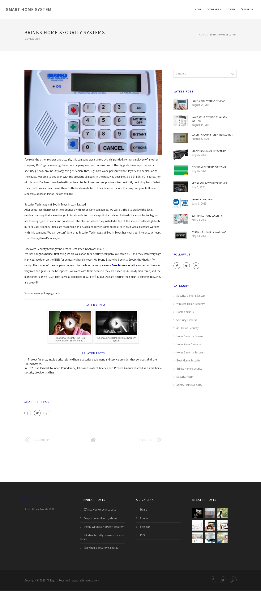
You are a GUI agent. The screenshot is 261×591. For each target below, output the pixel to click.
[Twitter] (37, 413)
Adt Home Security (187, 328)
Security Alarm (184, 376)
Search (248, 9)
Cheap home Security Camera (209, 151)
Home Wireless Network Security (104, 526)
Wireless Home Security (190, 304)
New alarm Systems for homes (209, 183)
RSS (142, 535)
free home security (124, 265)
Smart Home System (29, 9)
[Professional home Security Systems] (222, 537)
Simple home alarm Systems (100, 518)
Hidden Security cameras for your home (102, 537)
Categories (214, 9)
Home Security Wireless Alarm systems (209, 119)
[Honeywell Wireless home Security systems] (210, 525)
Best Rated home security (207, 215)
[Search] (232, 74)
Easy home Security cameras (101, 547)
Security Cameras (186, 320)
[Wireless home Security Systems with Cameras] (197, 513)
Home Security (185, 312)
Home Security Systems (190, 352)
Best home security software (209, 167)
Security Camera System (190, 295)
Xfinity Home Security (189, 385)
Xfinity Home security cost (100, 509)
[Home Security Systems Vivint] (197, 537)
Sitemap (231, 9)
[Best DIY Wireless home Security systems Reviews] (210, 513)
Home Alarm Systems (188, 344)
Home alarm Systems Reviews (208, 101)
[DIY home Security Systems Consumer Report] (210, 537)
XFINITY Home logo (202, 199)
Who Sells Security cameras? (209, 232)
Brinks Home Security (223, 34)
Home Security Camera (189, 336)
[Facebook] (27, 413)
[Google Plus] (47, 413)
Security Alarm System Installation (212, 134)
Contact (145, 518)
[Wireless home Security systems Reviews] (197, 525)
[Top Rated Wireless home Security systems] (222, 525)
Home (198, 9)
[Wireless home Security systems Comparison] (222, 513)
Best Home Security (188, 360)
